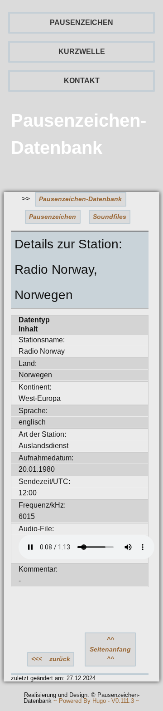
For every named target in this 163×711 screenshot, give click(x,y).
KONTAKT (82, 80)
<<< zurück (50, 658)
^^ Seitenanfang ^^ (110, 649)
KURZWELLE (81, 51)
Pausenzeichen (52, 216)
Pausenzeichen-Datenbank (80, 198)
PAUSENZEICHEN (81, 22)
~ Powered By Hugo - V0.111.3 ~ (96, 701)
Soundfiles (109, 216)
